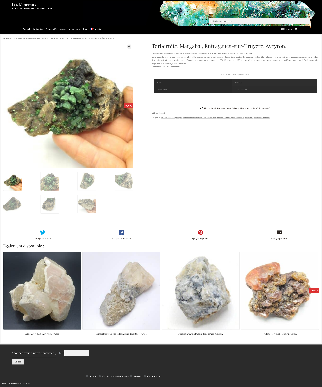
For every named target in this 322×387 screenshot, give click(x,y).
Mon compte (74, 29)
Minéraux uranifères (208, 117)
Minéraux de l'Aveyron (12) (171, 117)
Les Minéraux (24, 4)
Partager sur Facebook (121, 238)
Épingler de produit (200, 238)
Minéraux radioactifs (50, 38)
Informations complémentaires (235, 74)
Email (61, 353)
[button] (129, 47)
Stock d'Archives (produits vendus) (230, 117)
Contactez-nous (154, 376)
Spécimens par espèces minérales (27, 38)
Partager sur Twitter (42, 238)
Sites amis (138, 376)
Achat (63, 29)
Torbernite (249, 117)
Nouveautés (51, 29)
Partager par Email (279, 238)
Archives (93, 376)
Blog (85, 29)
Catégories (38, 29)
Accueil (26, 29)
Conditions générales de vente (115, 376)
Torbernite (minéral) (262, 117)
